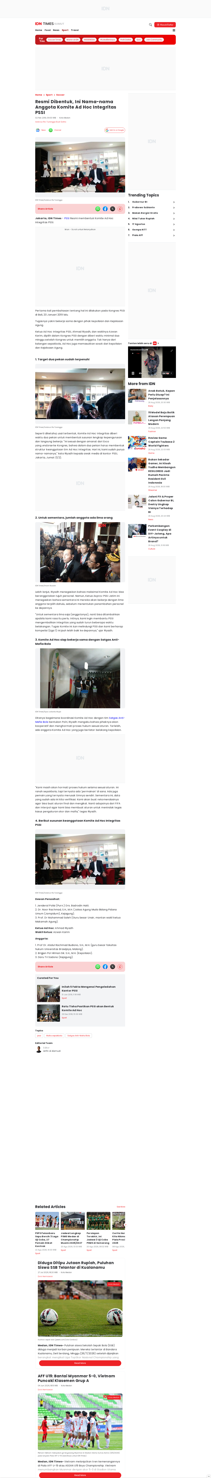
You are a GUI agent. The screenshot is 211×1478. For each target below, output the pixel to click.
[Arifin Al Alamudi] (38, 1049)
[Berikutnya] (126, 1200)
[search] (150, 25)
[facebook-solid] (105, 208)
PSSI (67, 218)
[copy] (120, 208)
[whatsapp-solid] (97, 208)
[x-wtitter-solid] (112, 208)
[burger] (174, 30)
